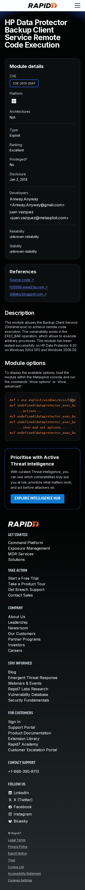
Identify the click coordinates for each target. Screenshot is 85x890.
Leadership (18, 622)
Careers (15, 650)
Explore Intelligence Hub (37, 498)
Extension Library (23, 738)
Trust (11, 860)
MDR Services (21, 554)
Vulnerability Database (28, 694)
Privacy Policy (17, 846)
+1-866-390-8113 (23, 771)
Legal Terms (17, 840)
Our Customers (21, 633)
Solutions (16, 559)
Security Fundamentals (28, 700)
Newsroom (18, 628)
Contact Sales (20, 595)
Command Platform (25, 542)
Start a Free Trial (23, 578)
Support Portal (21, 727)
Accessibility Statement (24, 873)
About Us (16, 616)
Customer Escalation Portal (32, 749)
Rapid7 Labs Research (28, 689)
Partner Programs (24, 639)
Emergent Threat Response (32, 677)
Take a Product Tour (27, 584)
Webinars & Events (25, 683)
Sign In (14, 721)
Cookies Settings (20, 880)
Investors (16, 644)
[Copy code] (72, 400)
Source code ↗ (22, 280)
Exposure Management (29, 548)
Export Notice (17, 853)
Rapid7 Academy (23, 744)
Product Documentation (29, 733)
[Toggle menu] (77, 5)
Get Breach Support (26, 589)
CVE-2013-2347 (24, 83)
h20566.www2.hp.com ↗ (29, 287)
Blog (12, 672)
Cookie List (16, 867)
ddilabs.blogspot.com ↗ (28, 294)
